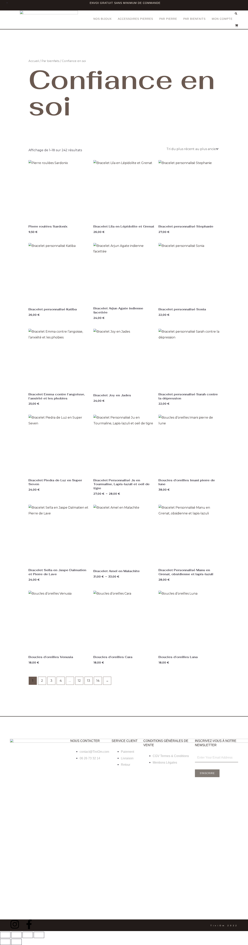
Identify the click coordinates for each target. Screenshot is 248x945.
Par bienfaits (194, 18)
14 (97, 680)
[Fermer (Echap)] (39, 935)
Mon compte (222, 18)
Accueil (33, 61)
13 (88, 680)
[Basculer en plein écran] (16, 935)
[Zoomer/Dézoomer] (5, 935)
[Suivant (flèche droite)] (16, 942)
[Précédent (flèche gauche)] (5, 942)
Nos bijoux (102, 18)
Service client (125, 740)
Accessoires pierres (135, 18)
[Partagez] (27, 935)
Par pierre (168, 18)
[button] (236, 13)
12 (79, 680)
